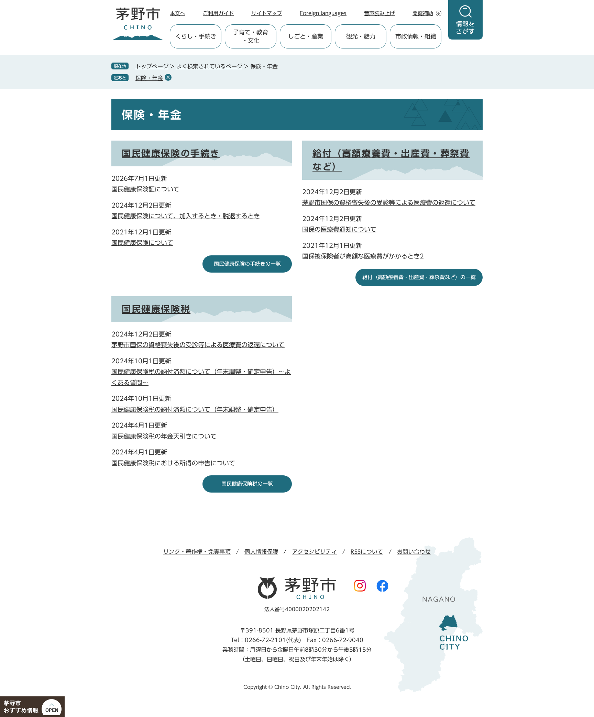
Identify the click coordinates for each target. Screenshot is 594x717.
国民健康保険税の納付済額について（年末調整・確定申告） (194, 409)
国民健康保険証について (145, 189)
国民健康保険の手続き (171, 153)
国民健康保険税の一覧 (247, 483)
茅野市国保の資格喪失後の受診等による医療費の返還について (388, 202)
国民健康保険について (142, 243)
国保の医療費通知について (339, 229)
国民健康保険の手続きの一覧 (247, 263)
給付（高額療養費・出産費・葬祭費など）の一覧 (419, 277)
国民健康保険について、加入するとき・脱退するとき (185, 216)
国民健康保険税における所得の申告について (173, 463)
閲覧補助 (422, 13)
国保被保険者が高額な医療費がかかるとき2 (363, 256)
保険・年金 (149, 78)
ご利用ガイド (218, 13)
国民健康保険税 (156, 309)
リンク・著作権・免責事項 (197, 551)
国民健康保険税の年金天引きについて (164, 436)
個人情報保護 (261, 551)
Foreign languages (323, 13)
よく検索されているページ (209, 66)
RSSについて (367, 551)
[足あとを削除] (168, 77)
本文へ (177, 13)
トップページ (151, 66)
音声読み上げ (379, 13)
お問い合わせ (414, 551)
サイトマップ (266, 13)
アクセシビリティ (314, 551)
